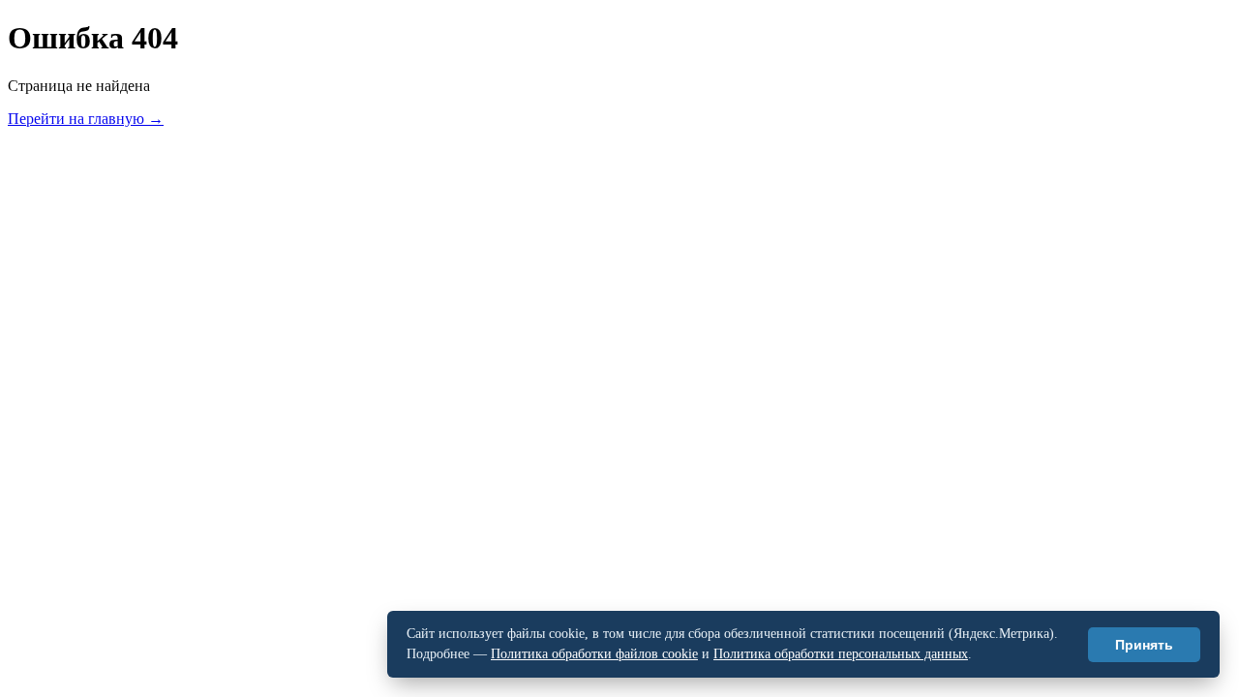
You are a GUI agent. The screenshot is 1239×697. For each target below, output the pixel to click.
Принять (1144, 644)
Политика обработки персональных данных (840, 654)
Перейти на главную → (86, 118)
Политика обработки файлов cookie (594, 654)
